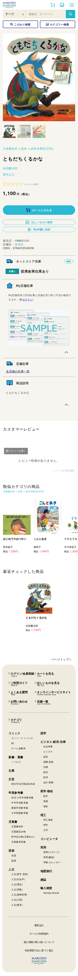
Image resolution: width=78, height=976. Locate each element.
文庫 (11, 770)
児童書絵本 (10, 148)
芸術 (11, 850)
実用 (43, 847)
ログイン (27, 299)
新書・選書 (16, 757)
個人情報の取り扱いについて (39, 942)
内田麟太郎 (10, 168)
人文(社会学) (18, 879)
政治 (45, 772)
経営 (45, 756)
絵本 (24, 148)
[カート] (52, 5)
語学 (43, 733)
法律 (45, 766)
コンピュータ (49, 839)
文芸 (11, 779)
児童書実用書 (18, 841)
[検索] (70, 14)
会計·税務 (48, 782)
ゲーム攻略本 (18, 748)
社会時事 (48, 746)
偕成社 (19, 244)
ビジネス (48, 751)
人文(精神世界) (19, 894)
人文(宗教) (17, 889)
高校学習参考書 (19, 807)
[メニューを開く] (71, 5)
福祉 (45, 806)
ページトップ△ (61, 659)
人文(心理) (17, 899)
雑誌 (43, 879)
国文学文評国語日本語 (23, 783)
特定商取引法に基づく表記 (39, 950)
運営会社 (39, 925)
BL (12, 743)
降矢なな (9, 174)
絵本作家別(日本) (42, 148)
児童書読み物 (18, 831)
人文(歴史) (17, 884)
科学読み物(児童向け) (23, 836)
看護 (45, 801)
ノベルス (16, 761)
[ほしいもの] (62, 5)
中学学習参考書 (19, 802)
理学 (45, 824)
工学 (45, 829)
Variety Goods (51, 892)
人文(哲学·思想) (19, 874)
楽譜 (13, 860)
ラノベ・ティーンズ (22, 738)
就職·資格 (48, 761)
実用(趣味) (49, 857)
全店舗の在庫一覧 (18, 371)
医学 (45, 795)
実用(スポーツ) (51, 852)
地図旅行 (46, 871)
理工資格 (48, 819)
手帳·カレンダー (52, 862)
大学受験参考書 (19, 812)
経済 (45, 777)
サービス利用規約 (39, 933)
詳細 (68, 261)
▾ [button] (23, 14)
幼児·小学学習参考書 (22, 797)
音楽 (13, 855)
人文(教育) (17, 904)
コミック (14, 733)
